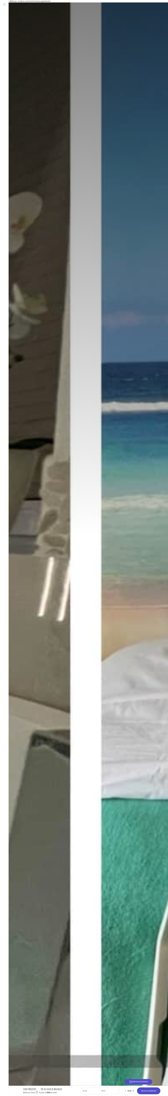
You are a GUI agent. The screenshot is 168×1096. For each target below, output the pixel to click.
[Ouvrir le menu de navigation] (4, 4)
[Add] (133, 1090)
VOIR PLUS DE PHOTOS (140, 1082)
